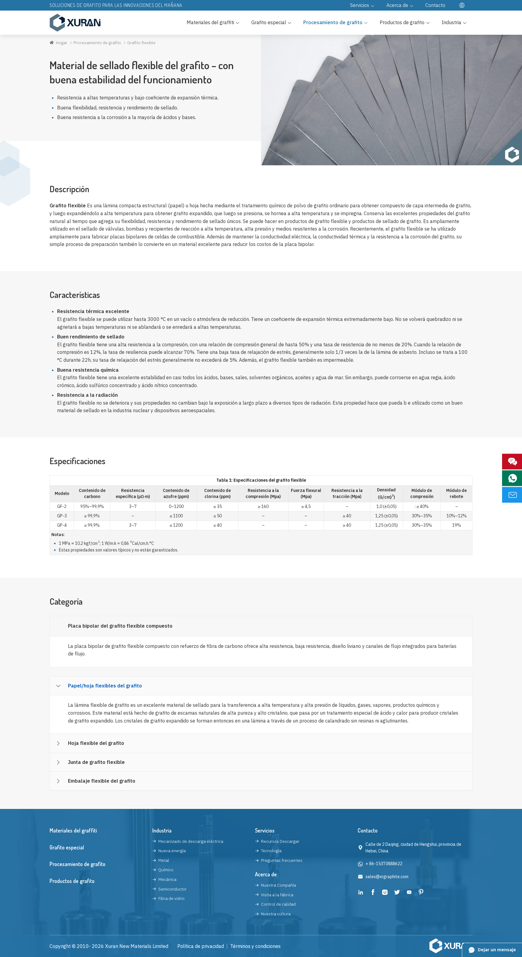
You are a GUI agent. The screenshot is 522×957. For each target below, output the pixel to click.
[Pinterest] (421, 893)
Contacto (368, 830)
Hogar (61, 42)
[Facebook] (373, 893)
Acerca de (266, 874)
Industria (162, 830)
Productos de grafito (72, 881)
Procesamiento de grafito (97, 42)
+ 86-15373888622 (384, 863)
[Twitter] (397, 893)
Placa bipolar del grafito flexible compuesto (120, 626)
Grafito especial (67, 847)
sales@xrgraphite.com (387, 876)
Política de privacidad (200, 946)
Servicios (265, 830)
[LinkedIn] (361, 893)
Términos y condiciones (255, 946)
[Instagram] (385, 893)
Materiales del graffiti (73, 830)
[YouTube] (409, 893)
